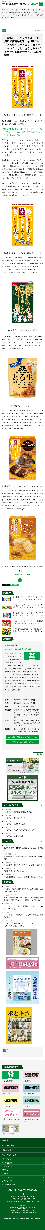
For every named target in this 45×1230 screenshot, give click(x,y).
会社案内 (5, 1173)
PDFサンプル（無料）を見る (22, 742)
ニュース (10, 10)
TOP (3, 10)
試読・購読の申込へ (14, 770)
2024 (23, 10)
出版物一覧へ (12, 766)
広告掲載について (8, 1166)
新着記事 (5, 1140)
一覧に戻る (38, 754)
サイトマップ (7, 1181)
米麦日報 (7, 1094)
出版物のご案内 (7, 1150)
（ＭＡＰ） (29, 1199)
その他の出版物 (9, 1134)
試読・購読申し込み (9, 1155)
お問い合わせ (7, 1159)
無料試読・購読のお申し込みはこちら (22, 737)
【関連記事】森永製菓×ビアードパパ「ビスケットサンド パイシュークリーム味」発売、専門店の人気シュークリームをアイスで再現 (22, 132)
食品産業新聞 (8, 1081)
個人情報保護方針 (8, 1184)
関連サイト (6, 1170)
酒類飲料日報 (29, 1094)
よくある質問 (7, 1162)
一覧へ (41, 805)
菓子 (17, 10)
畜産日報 (28, 1081)
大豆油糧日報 (8, 1106)
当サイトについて (8, 1177)
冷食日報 (28, 1106)
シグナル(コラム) (8, 1145)
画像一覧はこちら (22, 574)
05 (28, 10)
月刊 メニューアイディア (12, 1119)
